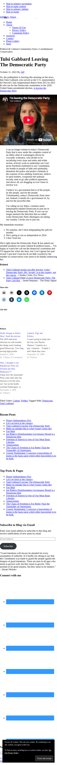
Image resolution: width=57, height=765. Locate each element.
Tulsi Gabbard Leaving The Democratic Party (28, 426)
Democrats (47, 400)
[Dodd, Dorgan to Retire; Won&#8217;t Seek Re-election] (13, 345)
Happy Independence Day (18, 420)
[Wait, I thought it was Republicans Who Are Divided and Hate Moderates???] (13, 378)
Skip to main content (16, 6)
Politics (24, 400)
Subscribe (8, 546)
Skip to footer (12, 12)
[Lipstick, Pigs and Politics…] (40, 345)
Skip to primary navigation (19, 3)
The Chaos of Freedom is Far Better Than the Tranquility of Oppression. (28, 449)
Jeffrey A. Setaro (8, 17)
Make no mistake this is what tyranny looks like (29, 428)
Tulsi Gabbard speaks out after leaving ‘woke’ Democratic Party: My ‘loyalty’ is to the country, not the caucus (31, 272)
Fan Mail (10, 431)
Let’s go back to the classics (19, 423)
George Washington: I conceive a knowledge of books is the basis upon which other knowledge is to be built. (31, 456)
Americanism (12, 445)
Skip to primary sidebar (17, 9)
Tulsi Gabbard (7, 403)
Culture (16, 400)
